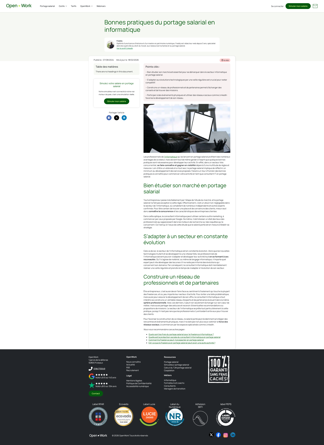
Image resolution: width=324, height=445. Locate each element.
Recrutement (132, 370)
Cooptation (169, 370)
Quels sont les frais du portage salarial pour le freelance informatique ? (181, 334)
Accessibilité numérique (137, 386)
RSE (128, 367)
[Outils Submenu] (67, 6)
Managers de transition (174, 388)
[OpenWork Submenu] (92, 6)
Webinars (101, 6)
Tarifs (73, 6)
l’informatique (170, 156)
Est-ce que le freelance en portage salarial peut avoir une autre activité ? (182, 342)
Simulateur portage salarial (176, 364)
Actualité (130, 364)
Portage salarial (47, 6)
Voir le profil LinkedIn (125, 48)
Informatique (170, 380)
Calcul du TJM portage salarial (177, 367)
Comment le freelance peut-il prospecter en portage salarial (176, 340)
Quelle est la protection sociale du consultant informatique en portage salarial (184, 337)
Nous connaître (133, 361)
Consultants (170, 385)
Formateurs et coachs (174, 383)
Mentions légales (134, 380)
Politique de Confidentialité (138, 383)
